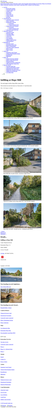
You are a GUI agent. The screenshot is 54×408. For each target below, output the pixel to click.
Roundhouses (9, 55)
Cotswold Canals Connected (12, 19)
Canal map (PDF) (24, 5)
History (5, 57)
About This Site (9, 14)
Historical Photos (10, 61)
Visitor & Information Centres (12, 67)
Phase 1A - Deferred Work (6, 349)
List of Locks (9, 37)
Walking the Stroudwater (11, 71)
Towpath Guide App (10, 9)
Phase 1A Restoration (11, 46)
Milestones (8, 56)
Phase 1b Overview (37, 3)
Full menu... (37, 5)
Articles (5, 51)
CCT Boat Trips (9, 72)
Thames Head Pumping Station (13, 53)
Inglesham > (3, 234)
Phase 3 (2, 351)
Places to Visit (7, 65)
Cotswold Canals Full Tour (12, 29)
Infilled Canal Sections (11, 40)
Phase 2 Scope (9, 48)
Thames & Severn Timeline (12, 58)
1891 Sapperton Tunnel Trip (12, 63)
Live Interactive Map (5, 328)
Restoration (6, 42)
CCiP (5, 7)
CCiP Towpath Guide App (6, 403)
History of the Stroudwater (12, 60)
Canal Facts (8, 36)
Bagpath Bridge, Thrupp (6, 307)
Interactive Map (9, 33)
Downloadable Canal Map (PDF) (8, 333)
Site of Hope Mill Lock (6, 286)
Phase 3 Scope (9, 50)
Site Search (8, 12)
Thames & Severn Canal (12, 26)
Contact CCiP (31, 5)
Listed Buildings (10, 41)
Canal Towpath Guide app (27, 3)
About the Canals (17, 3)
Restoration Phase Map (11, 45)
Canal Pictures (7, 18)
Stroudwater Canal (11, 22)
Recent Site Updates (5, 3)
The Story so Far (10, 43)
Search (11, 3)
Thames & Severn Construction (13, 62)
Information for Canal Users (12, 68)
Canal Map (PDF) (10, 34)
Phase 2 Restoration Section (7, 320)
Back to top (3, 232)
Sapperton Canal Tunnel (14, 5)
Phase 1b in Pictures (46, 3)
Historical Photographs (6, 384)
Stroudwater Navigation (6, 315)
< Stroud (2, 231)
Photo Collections (4, 5)
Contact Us (3, 359)
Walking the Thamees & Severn (13, 70)
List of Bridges (9, 38)
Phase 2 (2, 346)
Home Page (8, 13)
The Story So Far (4, 342)
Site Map (8, 17)
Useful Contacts (9, 16)
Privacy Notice (4, 361)
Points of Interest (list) (14, 24)
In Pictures (11, 23)
